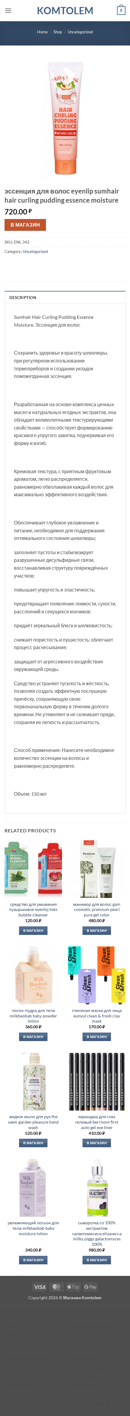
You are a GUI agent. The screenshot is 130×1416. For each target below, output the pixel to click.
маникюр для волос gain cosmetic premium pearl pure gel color (96, 909)
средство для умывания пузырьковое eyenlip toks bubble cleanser (33, 909)
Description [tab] (22, 297)
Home (42, 31)
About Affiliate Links (87, 1394)
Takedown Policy (83, 1385)
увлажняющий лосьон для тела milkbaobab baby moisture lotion (33, 1228)
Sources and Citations (88, 1367)
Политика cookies (22, 1367)
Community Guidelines (89, 1404)
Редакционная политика (91, 1325)
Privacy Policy (18, 1385)
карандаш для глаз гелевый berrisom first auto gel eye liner (96, 1122)
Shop (58, 31)
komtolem (65, 10)
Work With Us (81, 1376)
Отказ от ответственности (30, 1376)
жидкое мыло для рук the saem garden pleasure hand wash (33, 1122)
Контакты (14, 1334)
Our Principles (81, 1357)
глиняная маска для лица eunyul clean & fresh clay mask (97, 1015)
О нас (10, 1325)
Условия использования (28, 1357)
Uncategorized (80, 31)
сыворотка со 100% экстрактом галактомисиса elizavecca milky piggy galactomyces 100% (97, 1233)
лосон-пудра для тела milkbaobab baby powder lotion (33, 1015)
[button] (8, 10)
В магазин (25, 225)
